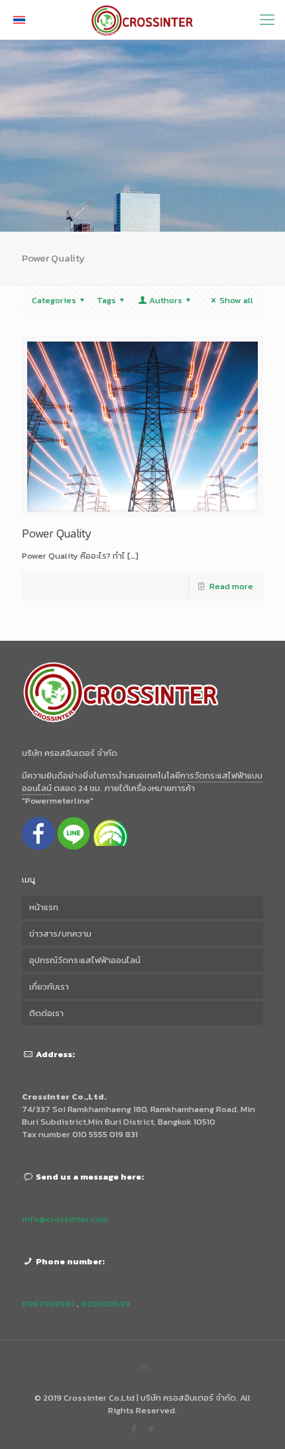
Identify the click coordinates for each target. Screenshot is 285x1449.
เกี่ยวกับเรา (49, 986)
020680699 (105, 1303)
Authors (165, 300)
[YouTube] (151, 1428)
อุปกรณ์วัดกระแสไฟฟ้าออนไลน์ (85, 960)
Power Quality (57, 533)
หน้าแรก (43, 907)
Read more (231, 586)
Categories (54, 300)
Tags (106, 300)
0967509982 (48, 1303)
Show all (236, 300)
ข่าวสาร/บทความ (60, 933)
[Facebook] (134, 1428)
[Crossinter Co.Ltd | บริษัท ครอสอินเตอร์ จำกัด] (142, 19)
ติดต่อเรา (46, 1013)
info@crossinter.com (65, 1219)
